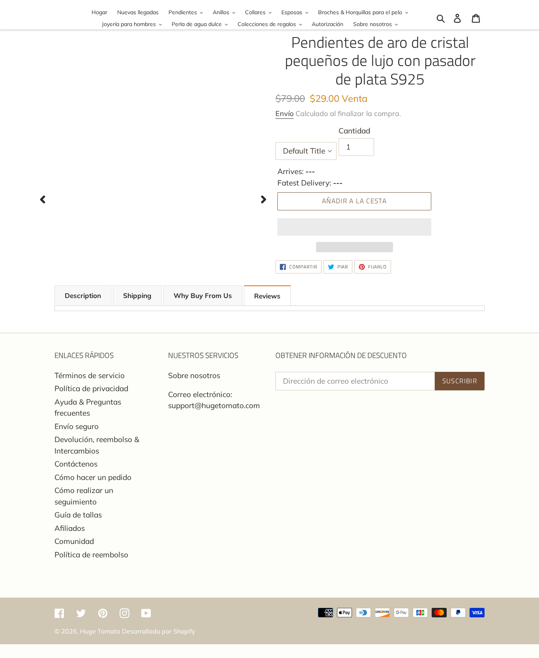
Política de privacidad (91, 388)
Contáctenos (75, 464)
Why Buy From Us (203, 295)
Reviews (267, 296)
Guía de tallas (78, 514)
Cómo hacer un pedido (92, 477)
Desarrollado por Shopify (158, 631)
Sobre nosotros (194, 375)
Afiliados (69, 528)
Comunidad (74, 541)
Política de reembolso (91, 554)
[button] (354, 227)
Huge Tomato (100, 631)
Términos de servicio (89, 375)
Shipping (137, 295)
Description (83, 295)
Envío (284, 113)
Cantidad (354, 130)
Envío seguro (76, 426)
